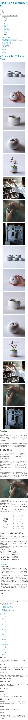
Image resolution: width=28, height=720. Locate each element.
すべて (5, 20)
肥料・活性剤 (7, 29)
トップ (5, 18)
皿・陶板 (6, 25)
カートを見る (5, 604)
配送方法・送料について (7, 607)
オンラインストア (8, 56)
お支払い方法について (7, 606)
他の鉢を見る (4, 564)
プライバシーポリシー (7, 609)
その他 (5, 32)
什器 (5, 26)
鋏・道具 (6, 28)
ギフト (5, 31)
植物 (5, 22)
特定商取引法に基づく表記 (8, 610)
